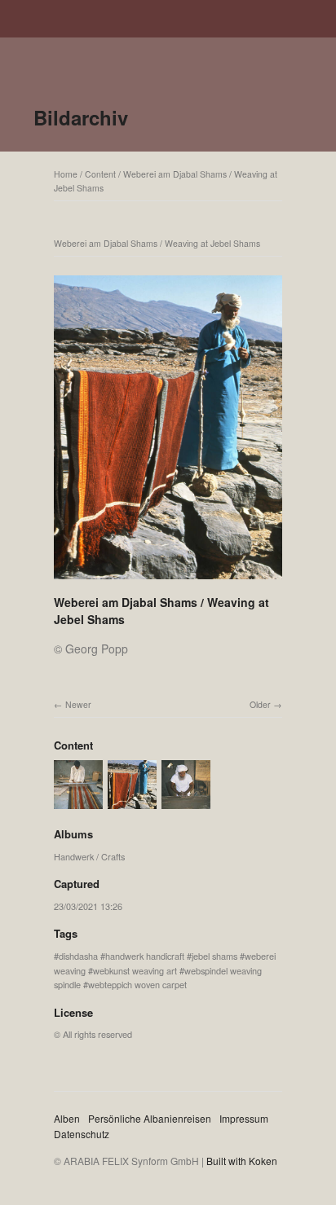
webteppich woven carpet (137, 984)
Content (100, 174)
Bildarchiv (80, 117)
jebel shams (214, 955)
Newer (78, 704)
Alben (67, 1118)
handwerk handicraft (144, 955)
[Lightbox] (168, 581)
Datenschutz (81, 1134)
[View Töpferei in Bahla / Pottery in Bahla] (185, 801)
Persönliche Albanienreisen (149, 1118)
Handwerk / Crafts (89, 856)
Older (260, 704)
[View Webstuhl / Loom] (78, 801)
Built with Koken (241, 1161)
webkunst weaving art (135, 970)
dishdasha (78, 955)
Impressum (243, 1118)
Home (65, 174)
